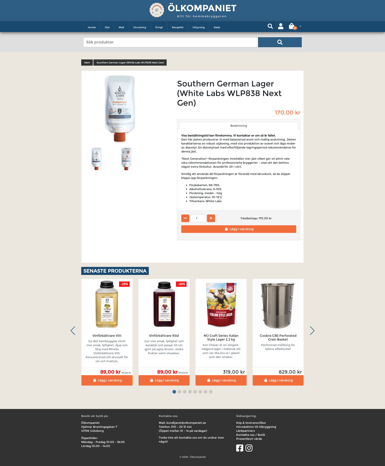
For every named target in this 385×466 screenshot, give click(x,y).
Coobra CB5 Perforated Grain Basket (278, 337)
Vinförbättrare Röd (164, 336)
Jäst (107, 27)
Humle (92, 27)
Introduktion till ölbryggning (256, 427)
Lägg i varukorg (241, 229)
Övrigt (159, 27)
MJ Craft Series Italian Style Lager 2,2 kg (221, 337)
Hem (87, 62)
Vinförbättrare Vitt (107, 336)
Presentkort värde (249, 439)
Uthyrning (198, 27)
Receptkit (177, 27)
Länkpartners (245, 431)
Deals (217, 27)
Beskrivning (238, 125)
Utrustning (139, 27)
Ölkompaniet (202, 7)
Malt (121, 27)
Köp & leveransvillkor (251, 423)
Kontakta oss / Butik (250, 435)
